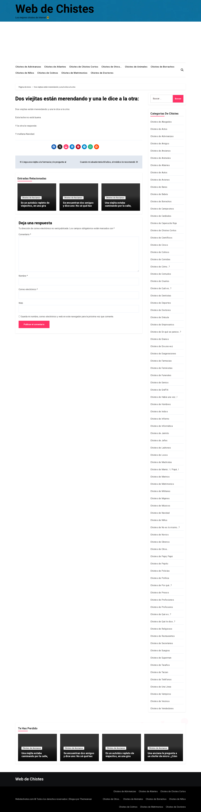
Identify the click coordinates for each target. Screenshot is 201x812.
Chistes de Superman (160, 657)
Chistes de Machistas (161, 462)
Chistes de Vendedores (162, 708)
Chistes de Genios (159, 382)
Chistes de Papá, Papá (161, 556)
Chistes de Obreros (160, 542)
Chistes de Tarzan (159, 672)
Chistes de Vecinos (160, 701)
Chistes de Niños (24, 73)
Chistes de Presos (159, 592)
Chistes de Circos (159, 245)
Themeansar (86, 799)
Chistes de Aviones (160, 179)
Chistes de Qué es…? (160, 614)
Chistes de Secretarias (161, 643)
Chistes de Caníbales (160, 216)
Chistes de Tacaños (160, 665)
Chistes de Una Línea (160, 686)
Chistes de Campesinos (162, 208)
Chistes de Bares (158, 187)
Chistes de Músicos (160, 505)
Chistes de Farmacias (161, 361)
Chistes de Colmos (47, 73)
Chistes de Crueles (159, 281)
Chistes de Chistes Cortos (83, 66)
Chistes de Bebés (159, 194)
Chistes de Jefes (159, 440)
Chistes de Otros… (111, 66)
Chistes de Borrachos (162, 66)
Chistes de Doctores (102, 73)
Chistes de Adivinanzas (28, 66)
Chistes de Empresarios (162, 324)
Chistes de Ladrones (160, 447)
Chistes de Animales (136, 66)
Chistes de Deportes (160, 303)
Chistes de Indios (159, 411)
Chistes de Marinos (160, 476)
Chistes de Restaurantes (162, 636)
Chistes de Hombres (160, 404)
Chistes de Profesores (161, 607)
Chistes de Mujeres (160, 498)
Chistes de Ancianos (31, 198)
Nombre (23, 276)
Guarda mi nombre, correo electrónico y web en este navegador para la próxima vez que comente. (67, 316)
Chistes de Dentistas (160, 295)
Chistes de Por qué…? (161, 585)
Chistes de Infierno (159, 418)
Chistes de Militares (160, 491)
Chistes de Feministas (161, 368)
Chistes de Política (159, 578)
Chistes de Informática (161, 426)
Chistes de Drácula (159, 317)
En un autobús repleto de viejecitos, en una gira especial (35, 205)
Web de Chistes (54, 8)
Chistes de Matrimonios (74, 73)
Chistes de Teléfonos (161, 679)
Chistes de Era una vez (161, 346)
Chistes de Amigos (159, 143)
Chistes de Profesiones (162, 600)
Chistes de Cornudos (160, 274)
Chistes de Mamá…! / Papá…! (164, 469)
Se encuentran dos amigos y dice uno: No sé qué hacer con (78, 205)
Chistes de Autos (158, 172)
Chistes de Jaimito (159, 433)
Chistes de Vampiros (160, 694)
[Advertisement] (100, 42)
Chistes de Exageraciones (163, 353)
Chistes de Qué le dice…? (162, 621)
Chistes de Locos (159, 455)
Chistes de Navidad (160, 513)
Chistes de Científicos (161, 237)
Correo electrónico (28, 289)
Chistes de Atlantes (55, 66)
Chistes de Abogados (161, 122)
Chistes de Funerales (160, 375)
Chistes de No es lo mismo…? (165, 527)
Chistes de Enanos (159, 339)
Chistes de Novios (159, 534)
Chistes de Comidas (160, 259)
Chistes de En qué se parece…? (165, 332)
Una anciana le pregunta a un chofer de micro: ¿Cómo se (163, 756)
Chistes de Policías (160, 571)
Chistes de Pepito (159, 563)
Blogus (72, 799)
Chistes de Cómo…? (160, 266)
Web (21, 303)
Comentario (25, 234)
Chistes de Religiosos (161, 629)
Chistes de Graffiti (159, 390)
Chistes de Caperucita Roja (163, 223)
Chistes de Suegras (160, 650)
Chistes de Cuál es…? (160, 288)
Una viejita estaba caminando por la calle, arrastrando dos (118, 205)
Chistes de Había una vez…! (163, 397)
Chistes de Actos (158, 129)
